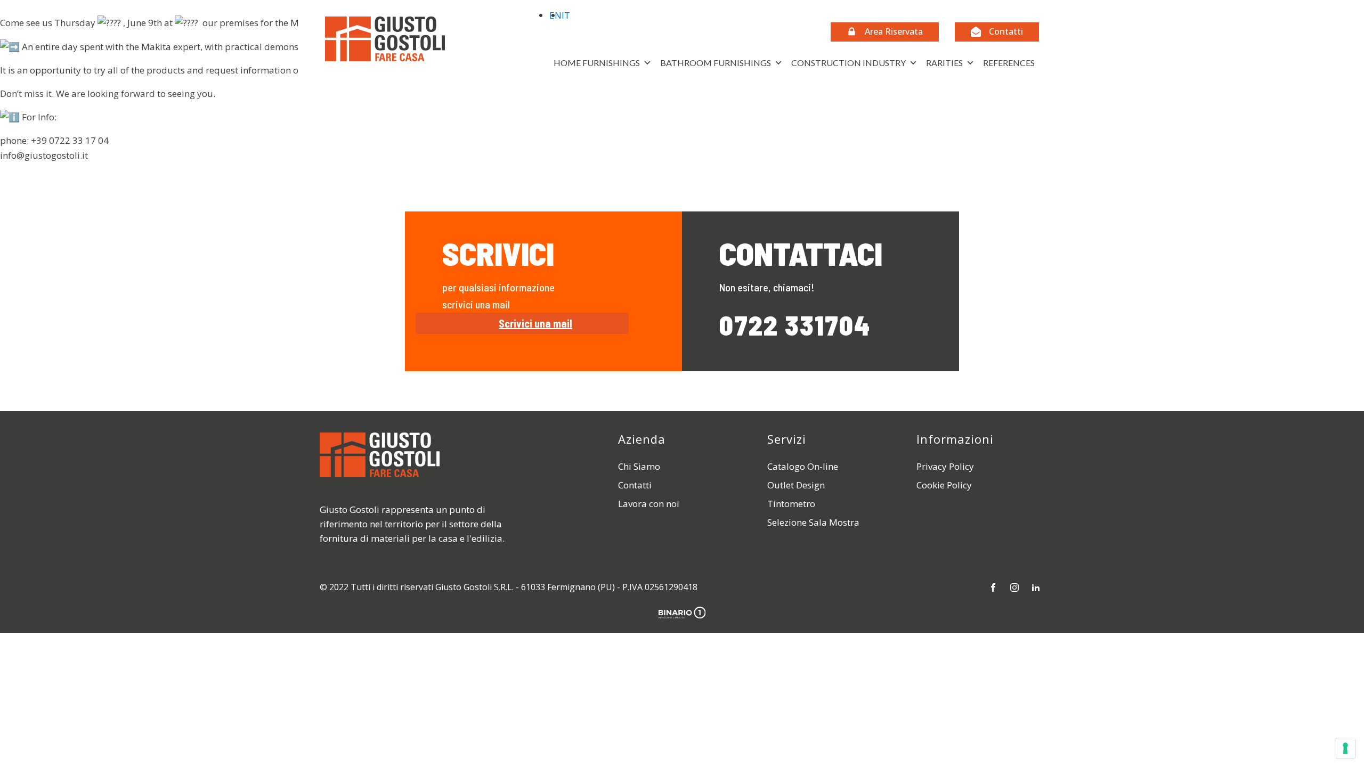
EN (555, 15)
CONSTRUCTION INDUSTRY (848, 63)
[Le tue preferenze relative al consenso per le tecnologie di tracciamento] (1345, 748)
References (1009, 63)
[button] (885, 32)
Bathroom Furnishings (715, 63)
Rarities (944, 63)
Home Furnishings (597, 63)
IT (566, 15)
